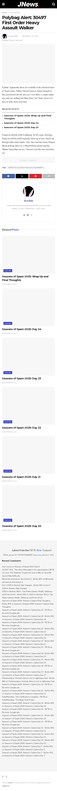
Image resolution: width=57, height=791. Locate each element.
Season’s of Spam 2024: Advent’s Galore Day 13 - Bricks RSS (28, 715)
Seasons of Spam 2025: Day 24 (21, 123)
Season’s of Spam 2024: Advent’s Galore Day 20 (25, 656)
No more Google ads (11, 613)
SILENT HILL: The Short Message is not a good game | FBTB (28, 569)
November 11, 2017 (30, 36)
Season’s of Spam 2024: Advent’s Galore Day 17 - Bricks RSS (28, 672)
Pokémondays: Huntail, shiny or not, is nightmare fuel (31, 681)
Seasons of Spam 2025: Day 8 (27, 566)
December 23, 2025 (10, 382)
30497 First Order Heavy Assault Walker (25, 167)
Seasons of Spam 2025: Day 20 (21, 526)
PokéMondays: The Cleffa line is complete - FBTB (23, 697)
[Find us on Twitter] (6, 776)
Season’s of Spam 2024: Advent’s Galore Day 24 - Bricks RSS (28, 616)
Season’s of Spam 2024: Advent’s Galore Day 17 (25, 675)
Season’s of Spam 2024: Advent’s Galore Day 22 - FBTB (26, 610)
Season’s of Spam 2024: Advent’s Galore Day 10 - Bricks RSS (28, 740)
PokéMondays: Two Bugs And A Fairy (18, 700)
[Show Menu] (3, 4)
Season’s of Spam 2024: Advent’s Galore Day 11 (25, 731)
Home (4, 12)
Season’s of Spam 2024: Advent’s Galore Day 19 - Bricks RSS (28, 659)
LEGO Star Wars (14, 12)
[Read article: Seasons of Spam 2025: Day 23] (28, 356)
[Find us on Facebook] (2, 776)
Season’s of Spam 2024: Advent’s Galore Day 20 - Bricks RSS (28, 653)
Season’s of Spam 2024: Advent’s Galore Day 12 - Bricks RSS (28, 734)
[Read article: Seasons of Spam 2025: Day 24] (28, 307)
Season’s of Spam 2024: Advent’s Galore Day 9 (25, 749)
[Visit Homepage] (28, 4)
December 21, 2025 (10, 481)
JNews (10, 783)
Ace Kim (14, 36)
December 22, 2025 (10, 432)
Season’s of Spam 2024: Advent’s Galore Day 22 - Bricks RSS (28, 628)
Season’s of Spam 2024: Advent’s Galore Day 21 (25, 644)
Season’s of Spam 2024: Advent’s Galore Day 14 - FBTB (26, 709)
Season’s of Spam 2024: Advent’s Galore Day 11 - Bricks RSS (28, 728)
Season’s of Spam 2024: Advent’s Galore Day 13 (25, 718)
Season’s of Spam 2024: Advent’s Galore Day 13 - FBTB (26, 721)
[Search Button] (53, 4)
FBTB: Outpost (40, 550)
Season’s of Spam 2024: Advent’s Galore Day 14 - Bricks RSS (28, 703)
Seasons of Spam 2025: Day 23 (21, 127)
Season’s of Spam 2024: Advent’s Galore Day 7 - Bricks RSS (27, 752)
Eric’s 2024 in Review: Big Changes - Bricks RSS (22, 585)
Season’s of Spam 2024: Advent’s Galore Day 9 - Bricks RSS (27, 746)
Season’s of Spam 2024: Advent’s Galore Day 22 (25, 631)
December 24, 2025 (10, 333)
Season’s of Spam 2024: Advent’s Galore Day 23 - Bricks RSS (28, 635)
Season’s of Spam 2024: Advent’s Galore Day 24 (25, 619)
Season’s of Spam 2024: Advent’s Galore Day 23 (25, 638)
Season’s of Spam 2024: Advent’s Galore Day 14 (25, 706)
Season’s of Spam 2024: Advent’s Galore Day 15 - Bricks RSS (28, 690)
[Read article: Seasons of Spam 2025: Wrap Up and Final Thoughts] (28, 254)
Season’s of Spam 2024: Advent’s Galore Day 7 (25, 755)
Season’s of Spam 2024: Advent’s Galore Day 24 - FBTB (26, 622)
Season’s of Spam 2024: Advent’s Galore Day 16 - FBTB (26, 684)
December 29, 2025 (10, 284)
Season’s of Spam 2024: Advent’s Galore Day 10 (25, 743)
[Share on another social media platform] (49, 176)
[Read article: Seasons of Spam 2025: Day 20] (28, 504)
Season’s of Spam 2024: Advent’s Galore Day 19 (25, 662)
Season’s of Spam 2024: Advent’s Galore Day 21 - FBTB (26, 647)
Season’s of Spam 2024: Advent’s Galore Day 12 (25, 737)
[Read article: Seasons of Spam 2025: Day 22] (28, 406)
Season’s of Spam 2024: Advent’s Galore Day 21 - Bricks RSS (28, 641)
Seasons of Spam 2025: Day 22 (21, 427)
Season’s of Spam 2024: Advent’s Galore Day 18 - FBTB (26, 666)
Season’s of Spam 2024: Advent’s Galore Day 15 (25, 693)
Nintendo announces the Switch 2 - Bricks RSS (22, 579)
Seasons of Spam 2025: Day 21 (21, 477)
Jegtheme (6, 786)
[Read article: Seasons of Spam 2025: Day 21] (28, 455)
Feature (7, 271)
